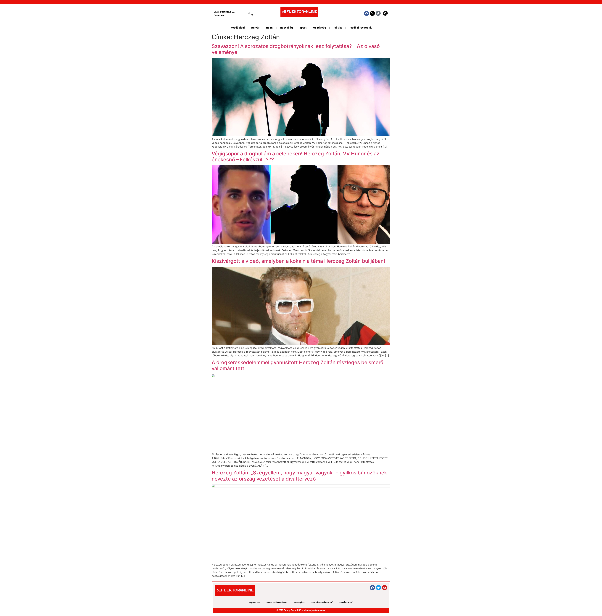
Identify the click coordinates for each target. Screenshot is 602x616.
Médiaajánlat (299, 602)
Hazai (269, 27)
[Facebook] (366, 13)
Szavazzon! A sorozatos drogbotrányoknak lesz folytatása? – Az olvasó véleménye (296, 49)
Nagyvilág (286, 27)
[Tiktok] (378, 13)
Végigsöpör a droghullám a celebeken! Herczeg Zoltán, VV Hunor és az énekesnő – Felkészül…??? (295, 157)
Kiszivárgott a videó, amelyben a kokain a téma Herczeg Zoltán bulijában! (298, 261)
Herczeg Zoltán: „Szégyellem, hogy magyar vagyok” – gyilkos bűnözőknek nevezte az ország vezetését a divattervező (299, 476)
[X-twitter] (372, 13)
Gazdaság (319, 27)
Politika (337, 27)
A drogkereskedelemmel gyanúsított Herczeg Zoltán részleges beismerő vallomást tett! (297, 365)
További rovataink (360, 27)
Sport (302, 27)
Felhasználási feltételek (277, 602)
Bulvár (255, 27)
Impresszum (254, 602)
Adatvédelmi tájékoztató (322, 602)
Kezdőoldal (237, 27)
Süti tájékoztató (346, 602)
